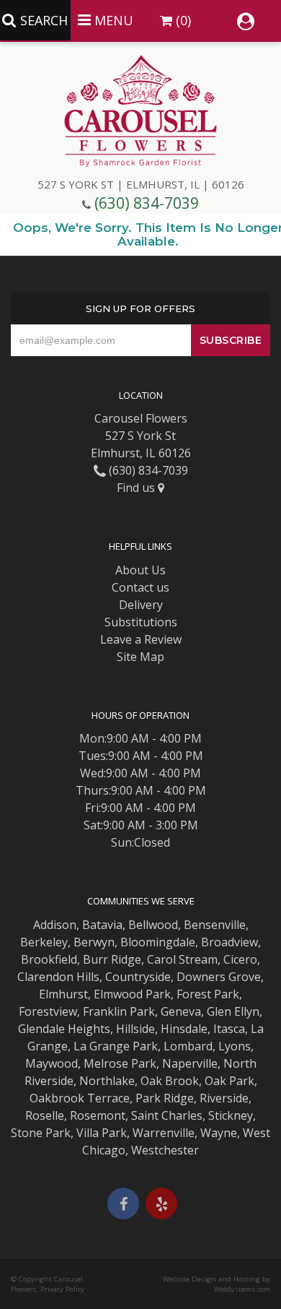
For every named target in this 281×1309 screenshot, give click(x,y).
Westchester (165, 1150)
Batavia (102, 925)
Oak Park (229, 1081)
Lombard (188, 1046)
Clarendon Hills (58, 977)
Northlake (107, 1081)
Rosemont (97, 1115)
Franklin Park (119, 1011)
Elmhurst (63, 994)
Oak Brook (169, 1081)
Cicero (240, 959)
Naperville (190, 1063)
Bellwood (153, 925)
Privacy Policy (62, 1289)
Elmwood (118, 994)
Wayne (218, 1133)
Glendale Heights (64, 1029)
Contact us (140, 587)
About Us (140, 570)
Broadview (229, 942)
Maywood (51, 1063)
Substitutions (140, 622)
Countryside (138, 977)
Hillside (135, 1029)
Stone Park (41, 1133)
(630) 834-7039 (146, 203)
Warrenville (164, 1133)
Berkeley (44, 942)
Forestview (48, 1011)
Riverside (224, 1098)
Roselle (44, 1115)
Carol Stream (182, 959)
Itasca (229, 1029)
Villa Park (101, 1133)
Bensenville (215, 925)
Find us (137, 488)
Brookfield (49, 959)
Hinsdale (184, 1029)
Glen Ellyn (233, 1011)
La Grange (101, 1046)
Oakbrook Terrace (80, 1098)
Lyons (234, 1046)
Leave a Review (141, 639)
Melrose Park (120, 1063)
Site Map (140, 657)
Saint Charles (166, 1115)
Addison (54, 925)
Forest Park (208, 994)
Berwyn (94, 942)
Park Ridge (164, 1098)
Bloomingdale (157, 942)
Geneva (181, 1011)
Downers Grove (219, 977)
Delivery (141, 605)
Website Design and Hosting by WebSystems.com (216, 1284)
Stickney (230, 1115)
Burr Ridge (112, 959)
